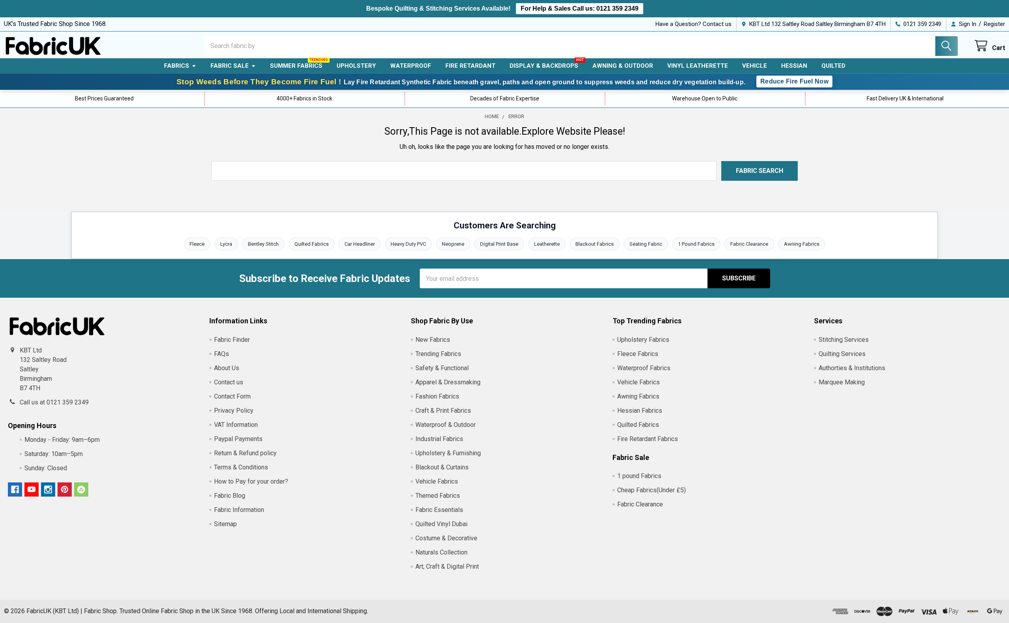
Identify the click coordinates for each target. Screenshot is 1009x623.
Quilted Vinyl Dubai (441, 524)
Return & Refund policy (245, 453)
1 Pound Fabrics (696, 244)
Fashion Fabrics (437, 396)
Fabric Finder (232, 339)
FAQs (221, 354)
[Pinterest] (65, 489)
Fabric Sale (229, 65)
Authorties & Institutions (852, 368)
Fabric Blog (229, 495)
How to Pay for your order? (251, 481)
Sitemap (225, 524)
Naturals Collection (441, 552)
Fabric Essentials (439, 510)
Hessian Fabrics (639, 410)
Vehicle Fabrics (436, 481)
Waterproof (410, 65)
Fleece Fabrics (637, 354)
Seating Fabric (645, 244)
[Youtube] (31, 489)
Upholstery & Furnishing (448, 453)
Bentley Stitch (263, 244)
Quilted (833, 65)
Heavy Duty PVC (408, 244)
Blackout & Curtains (442, 467)
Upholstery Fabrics (643, 339)
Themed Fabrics (437, 495)
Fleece (197, 244)
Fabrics (176, 65)
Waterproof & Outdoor (445, 424)
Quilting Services (842, 354)
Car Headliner (359, 244)
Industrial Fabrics (439, 439)
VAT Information (236, 424)
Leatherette (547, 244)
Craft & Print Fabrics (443, 410)
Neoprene (453, 244)
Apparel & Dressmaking (447, 382)
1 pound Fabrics (639, 476)
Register (994, 24)
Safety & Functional (442, 368)
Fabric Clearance (749, 244)
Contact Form (232, 396)
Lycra (226, 244)
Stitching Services (844, 339)
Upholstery (356, 65)
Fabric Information (239, 510)
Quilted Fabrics (311, 244)
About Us (226, 368)
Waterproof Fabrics (643, 368)
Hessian (794, 65)
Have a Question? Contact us (693, 24)
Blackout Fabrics (594, 244)
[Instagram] (48, 489)
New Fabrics (432, 339)
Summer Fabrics (296, 65)
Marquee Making (842, 382)
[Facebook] (15, 489)
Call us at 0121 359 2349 (54, 402)
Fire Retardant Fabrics (647, 439)
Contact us (228, 382)
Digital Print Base (499, 244)
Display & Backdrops (544, 65)
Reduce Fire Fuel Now (794, 81)
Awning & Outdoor (622, 65)
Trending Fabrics (438, 354)
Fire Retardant (470, 65)
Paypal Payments (238, 439)
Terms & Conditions (241, 467)
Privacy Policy (233, 410)
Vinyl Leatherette (697, 65)
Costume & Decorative (446, 538)
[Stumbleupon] (81, 489)
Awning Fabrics (801, 244)
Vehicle (754, 65)
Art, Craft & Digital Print (447, 566)
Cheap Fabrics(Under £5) (651, 490)
